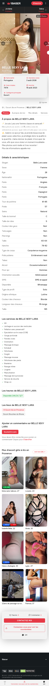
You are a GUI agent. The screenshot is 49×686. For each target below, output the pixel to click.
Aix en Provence (8, 71)
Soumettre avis (10, 432)
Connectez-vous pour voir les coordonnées (26, 628)
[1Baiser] (14, 3)
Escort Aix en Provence (15, 107)
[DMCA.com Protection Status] (27, 671)
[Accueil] (3, 107)
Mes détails (32, 113)
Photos (6, 113)
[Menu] (3, 3)
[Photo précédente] (3, 43)
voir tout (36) (39, 452)
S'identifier (27, 439)
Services (44, 113)
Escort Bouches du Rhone (13, 414)
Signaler (44, 102)
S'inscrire (37, 3)
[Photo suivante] (46, 43)
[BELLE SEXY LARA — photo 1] (20, 43)
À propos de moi (18, 113)
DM (26, 635)
